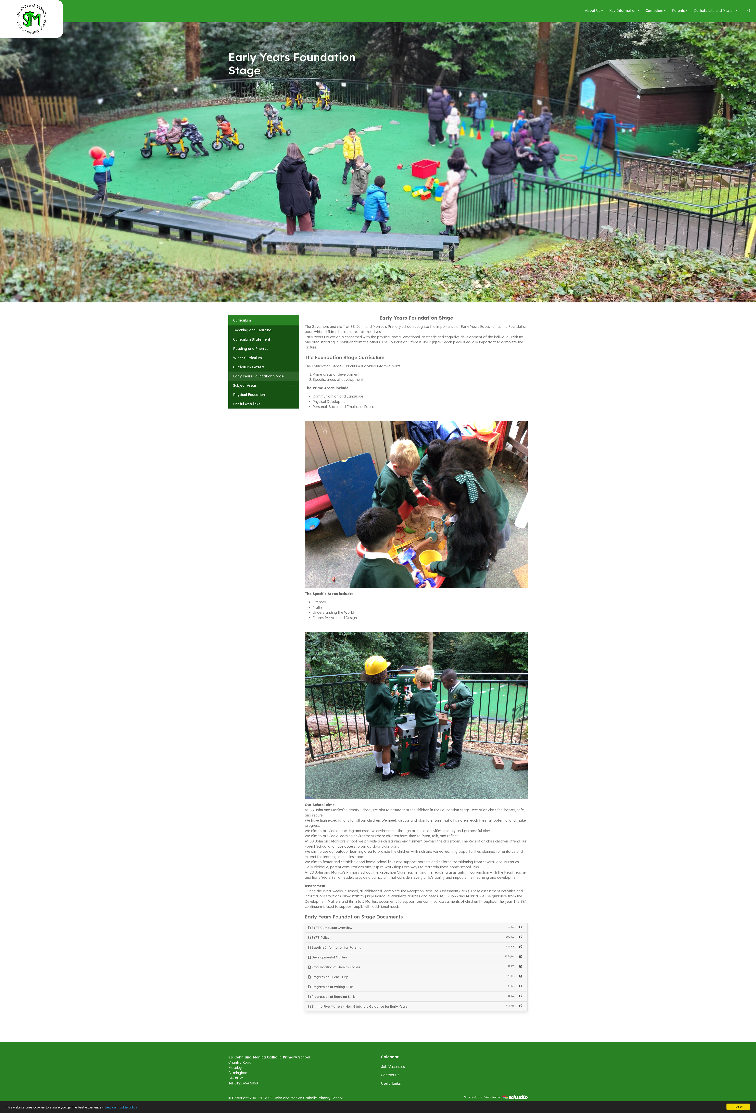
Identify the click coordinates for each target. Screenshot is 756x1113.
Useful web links (246, 404)
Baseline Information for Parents (336, 947)
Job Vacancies (393, 1066)
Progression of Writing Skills (332, 987)
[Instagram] (748, 10)
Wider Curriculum (247, 358)
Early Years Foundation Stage (258, 376)
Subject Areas (245, 385)
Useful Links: (391, 1083)
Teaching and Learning (252, 330)
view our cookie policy (121, 1107)
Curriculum (654, 10)
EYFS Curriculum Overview (331, 928)
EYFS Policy (320, 938)
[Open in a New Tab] (520, 927)
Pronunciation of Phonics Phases (335, 967)
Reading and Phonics (250, 348)
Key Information (622, 10)
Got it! (738, 1106)
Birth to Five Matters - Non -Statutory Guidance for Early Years (359, 1006)
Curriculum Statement (251, 339)
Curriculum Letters (249, 367)
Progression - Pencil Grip (329, 977)
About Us (592, 10)
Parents (678, 10)
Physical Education (249, 394)
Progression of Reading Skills (333, 997)
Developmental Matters (329, 957)
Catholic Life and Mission (714, 10)
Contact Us (390, 1075)
